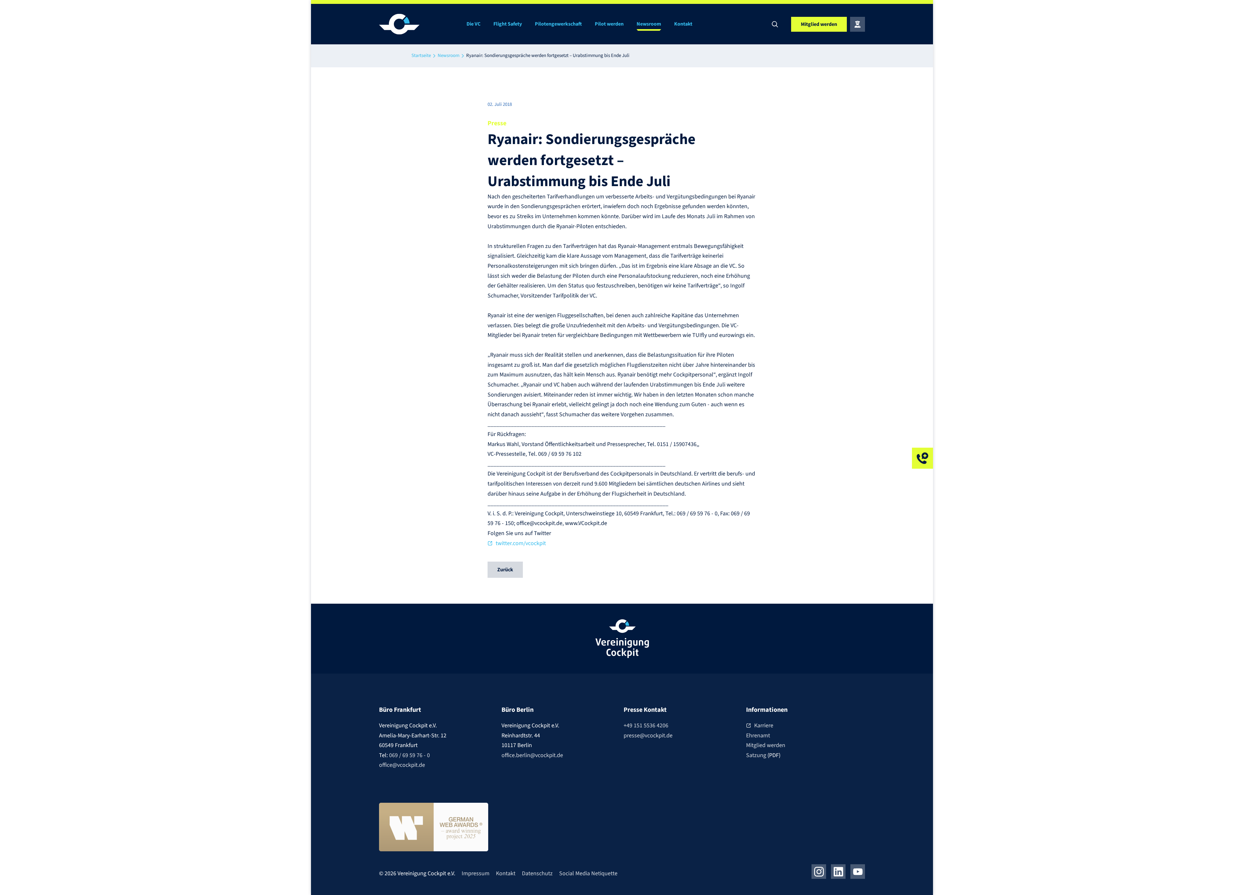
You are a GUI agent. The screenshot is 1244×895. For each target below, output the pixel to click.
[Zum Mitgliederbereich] (857, 24)
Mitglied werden (765, 745)
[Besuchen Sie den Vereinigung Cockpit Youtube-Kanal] (857, 871)
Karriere (763, 726)
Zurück (505, 569)
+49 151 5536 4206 (646, 726)
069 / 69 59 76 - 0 (409, 755)
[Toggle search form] (774, 24)
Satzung (756, 755)
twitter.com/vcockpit (521, 543)
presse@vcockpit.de (648, 736)
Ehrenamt (758, 736)
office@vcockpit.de (402, 765)
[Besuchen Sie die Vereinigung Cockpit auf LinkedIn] (838, 871)
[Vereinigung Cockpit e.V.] (418, 24)
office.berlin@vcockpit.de (532, 755)
